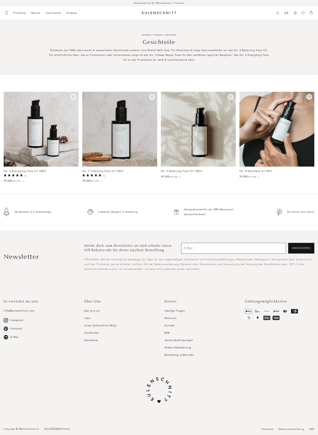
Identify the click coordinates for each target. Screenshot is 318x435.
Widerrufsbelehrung (178, 347)
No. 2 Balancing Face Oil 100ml (181, 171)
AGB (311, 429)
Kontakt (170, 325)
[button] (278, 13)
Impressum (267, 429)
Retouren (171, 318)
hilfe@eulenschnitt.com (19, 310)
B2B (167, 332)
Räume (35, 13)
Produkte (19, 13)
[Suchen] (278, 13)
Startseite (146, 35)
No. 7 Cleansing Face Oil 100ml (103, 171)
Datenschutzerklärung (291, 429)
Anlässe (71, 13)
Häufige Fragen (175, 310)
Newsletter (91, 340)
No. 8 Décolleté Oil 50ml (255, 171)
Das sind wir (92, 310)
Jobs (87, 318)
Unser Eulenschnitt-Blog (100, 325)
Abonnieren (301, 248)
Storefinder (91, 332)
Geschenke (53, 13)
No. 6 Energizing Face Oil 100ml (25, 171)
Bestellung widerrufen (179, 354)
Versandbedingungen (179, 340)
